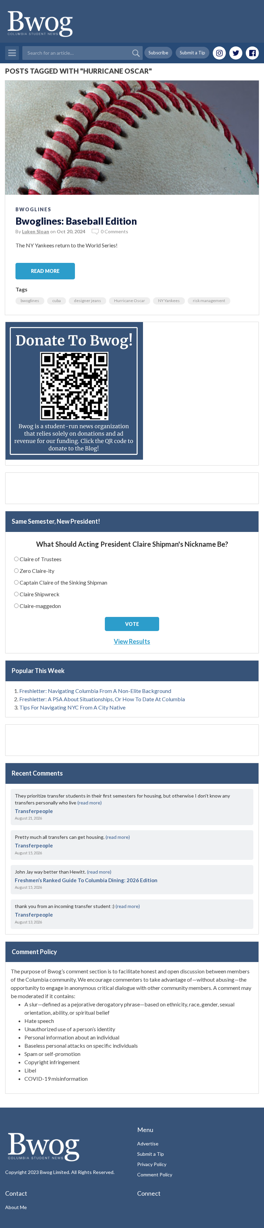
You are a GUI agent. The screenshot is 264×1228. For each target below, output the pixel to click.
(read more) (89, 802)
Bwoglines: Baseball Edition (76, 221)
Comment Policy (154, 1174)
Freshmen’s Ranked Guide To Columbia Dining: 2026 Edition (86, 880)
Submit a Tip (192, 52)
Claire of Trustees (41, 559)
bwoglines (30, 300)
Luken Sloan (35, 231)
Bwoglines (33, 209)
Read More (45, 271)
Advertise (147, 1143)
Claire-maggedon (40, 605)
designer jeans (87, 300)
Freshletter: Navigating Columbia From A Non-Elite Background (95, 690)
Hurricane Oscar (129, 300)
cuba (56, 300)
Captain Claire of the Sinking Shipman (63, 582)
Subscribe (158, 52)
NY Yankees (169, 300)
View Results (132, 641)
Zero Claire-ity (37, 570)
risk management (209, 300)
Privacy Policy (151, 1164)
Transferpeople (34, 811)
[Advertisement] (132, 488)
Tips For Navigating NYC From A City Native (72, 707)
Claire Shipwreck (39, 594)
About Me (16, 1207)
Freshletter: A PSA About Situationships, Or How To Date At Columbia (102, 699)
